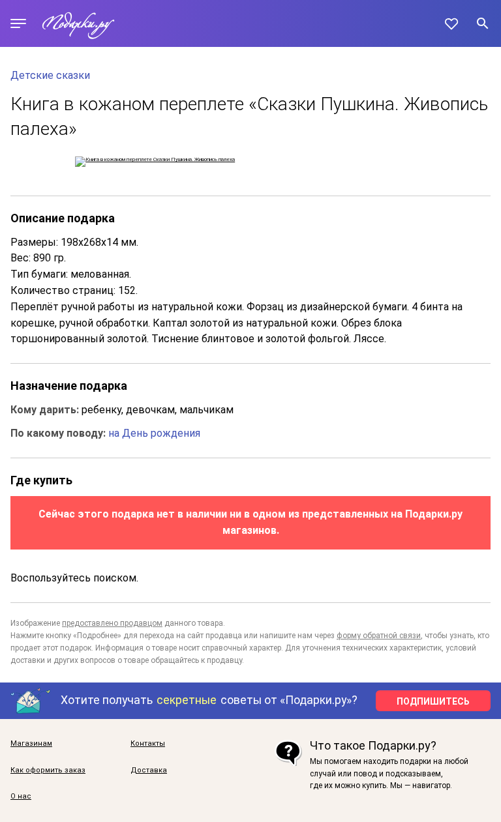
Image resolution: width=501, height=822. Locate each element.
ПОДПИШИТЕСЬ (433, 701)
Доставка (148, 770)
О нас (20, 796)
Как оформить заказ (47, 770)
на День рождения (154, 433)
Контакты (147, 744)
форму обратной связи (379, 635)
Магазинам (31, 744)
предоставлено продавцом (112, 623)
